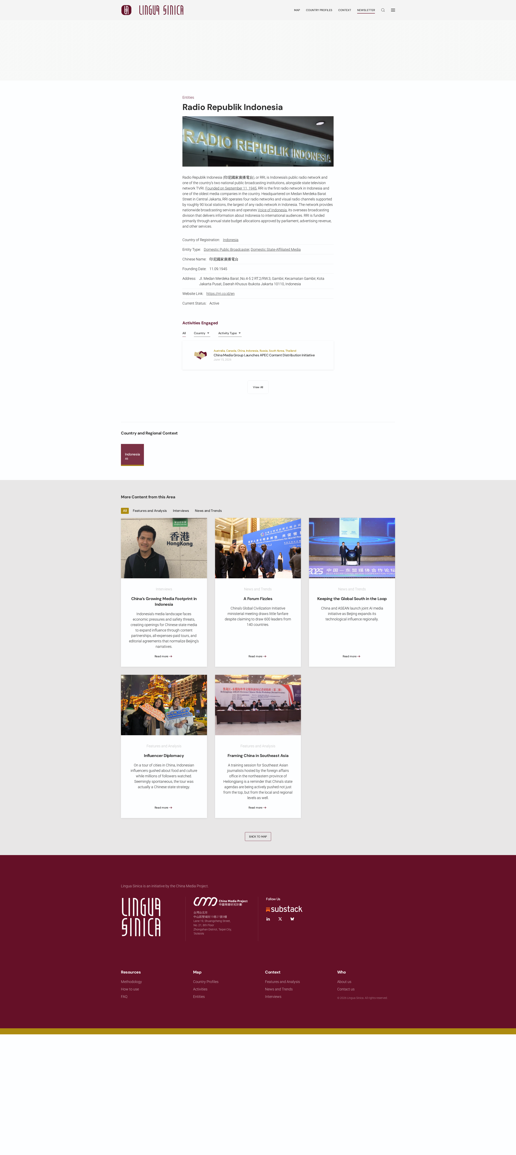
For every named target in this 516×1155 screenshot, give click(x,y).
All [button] (184, 333)
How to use (130, 989)
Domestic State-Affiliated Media (276, 249)
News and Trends (279, 989)
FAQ (124, 996)
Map (297, 10)
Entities (188, 97)
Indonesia (230, 240)
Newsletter (366, 10)
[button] (383, 10)
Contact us (346, 989)
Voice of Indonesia (272, 210)
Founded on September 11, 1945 (231, 188)
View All (258, 387)
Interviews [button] (181, 510)
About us (344, 982)
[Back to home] (152, 10)
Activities (200, 989)
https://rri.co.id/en (220, 293)
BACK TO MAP (258, 836)
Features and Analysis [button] (150, 510)
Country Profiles (319, 10)
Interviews (273, 996)
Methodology (131, 982)
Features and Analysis (282, 982)
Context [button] (344, 10)
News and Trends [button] (208, 510)
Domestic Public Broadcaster (226, 249)
